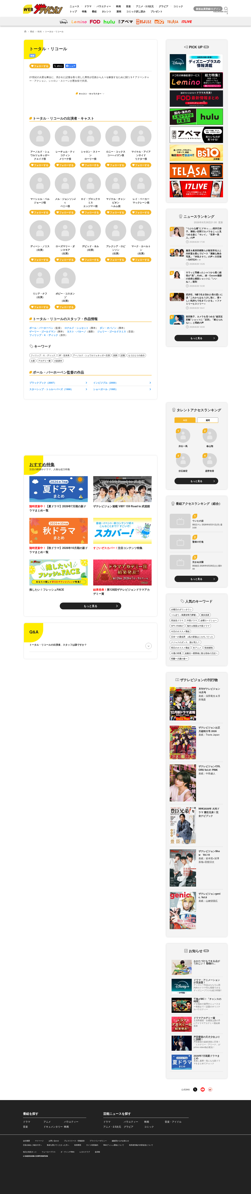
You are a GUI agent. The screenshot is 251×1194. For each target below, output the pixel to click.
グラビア (163, 6)
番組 (94, 11)
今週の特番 (176, 653)
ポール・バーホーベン (41, 327)
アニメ (47, 1121)
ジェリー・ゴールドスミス (111, 331)
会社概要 (26, 1141)
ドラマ (88, 6)
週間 (208, 420)
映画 (118, 6)
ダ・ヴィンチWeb (67, 1152)
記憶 (123, 355)
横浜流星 (205, 615)
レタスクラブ (85, 1152)
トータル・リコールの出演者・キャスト (63, 118)
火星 (33, 361)
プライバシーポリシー (98, 1141)
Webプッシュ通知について (113, 1145)
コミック (178, 6)
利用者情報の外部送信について (141, 1145)
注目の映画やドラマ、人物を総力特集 (49, 469)
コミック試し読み (135, 11)
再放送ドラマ (177, 620)
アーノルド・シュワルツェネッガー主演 (91, 355)
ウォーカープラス (48, 1152)
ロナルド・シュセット (76, 327)
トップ (73, 11)
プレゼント (157, 11)
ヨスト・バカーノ (76, 331)
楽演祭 (97, 1152)
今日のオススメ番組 (180, 631)
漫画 (118, 11)
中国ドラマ (192, 620)
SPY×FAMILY (177, 626)
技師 (115, 355)
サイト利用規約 (92, 1145)
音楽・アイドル (173, 1121)
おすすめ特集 (42, 464)
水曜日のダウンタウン (181, 609)
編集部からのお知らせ (120, 1141)
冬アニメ (197, 648)
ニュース (74, 6)
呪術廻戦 (209, 648)
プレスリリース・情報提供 (74, 1141)
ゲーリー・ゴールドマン (42, 331)
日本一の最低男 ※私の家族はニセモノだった (192, 637)
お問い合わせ (54, 1141)
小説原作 (58, 361)
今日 (185, 420)
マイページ (39, 1141)
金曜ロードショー (208, 620)
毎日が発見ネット (30, 1152)
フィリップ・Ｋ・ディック (43, 335)
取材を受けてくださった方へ (58, 1145)
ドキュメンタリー (53, 1126)
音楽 (128, 6)
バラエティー (104, 6)
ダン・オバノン (108, 327)
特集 (84, 11)
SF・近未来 (64, 355)
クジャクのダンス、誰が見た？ (185, 642)
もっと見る (90, 606)
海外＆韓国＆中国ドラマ (198, 626)
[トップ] (25, 31)
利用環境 (77, 1145)
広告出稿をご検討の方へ (32, 1145)
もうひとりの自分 (136, 355)
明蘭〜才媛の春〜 (179, 659)
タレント (106, 11)
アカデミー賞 (44, 361)
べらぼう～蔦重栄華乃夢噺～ (184, 615)
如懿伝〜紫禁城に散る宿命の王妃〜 (201, 653)
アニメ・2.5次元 (145, 6)
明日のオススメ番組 (180, 648)
